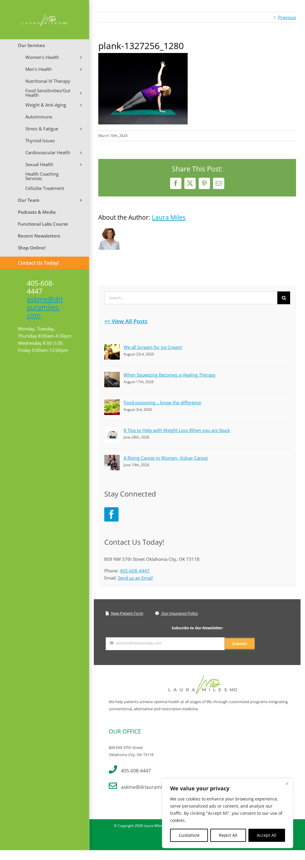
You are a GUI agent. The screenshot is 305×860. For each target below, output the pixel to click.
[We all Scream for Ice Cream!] (112, 348)
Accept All (266, 835)
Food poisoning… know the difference (162, 402)
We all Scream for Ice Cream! (153, 347)
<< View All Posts (125, 321)
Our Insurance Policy (179, 613)
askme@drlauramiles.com (45, 307)
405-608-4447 (135, 571)
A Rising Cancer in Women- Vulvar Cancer (166, 458)
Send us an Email (135, 578)
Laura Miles (169, 217)
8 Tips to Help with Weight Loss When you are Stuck (177, 430)
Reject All (228, 835)
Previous (287, 17)
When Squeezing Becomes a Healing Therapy (170, 375)
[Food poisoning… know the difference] (112, 403)
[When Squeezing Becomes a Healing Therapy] (112, 375)
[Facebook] (111, 514)
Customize (189, 835)
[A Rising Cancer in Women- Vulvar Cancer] (112, 458)
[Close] (286, 783)
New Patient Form (126, 613)
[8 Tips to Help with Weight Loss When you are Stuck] (112, 431)
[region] (227, 813)
